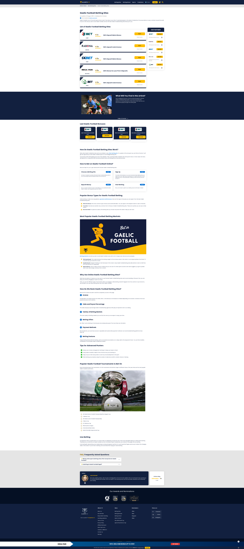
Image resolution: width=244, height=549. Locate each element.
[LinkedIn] (85, 483)
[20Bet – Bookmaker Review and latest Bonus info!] (162, 68)
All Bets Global (83, 5)
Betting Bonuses (118, 513)
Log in (155, 2)
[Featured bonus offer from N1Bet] (160, 2)
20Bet (133, 518)
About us (100, 511)
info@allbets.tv (91, 517)
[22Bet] (87, 129)
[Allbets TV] (85, 2)
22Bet (133, 511)
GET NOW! (175, 544)
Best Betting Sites (92, 5)
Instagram (158, 517)
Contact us (100, 532)
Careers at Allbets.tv (102, 529)
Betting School (126, 2)
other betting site (113, 153)
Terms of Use (101, 520)
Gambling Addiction (102, 518)
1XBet (133, 513)
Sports (134, 2)
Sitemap (100, 534)
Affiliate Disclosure (102, 525)
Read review (139, 37)
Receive (90, 137)
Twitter (158, 514)
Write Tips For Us (101, 527)
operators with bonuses (106, 199)
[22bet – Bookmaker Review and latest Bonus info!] (162, 37)
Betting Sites (118, 2)
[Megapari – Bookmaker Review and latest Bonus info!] (162, 60)
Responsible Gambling (103, 516)
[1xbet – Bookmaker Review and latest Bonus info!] (162, 52)
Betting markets (84, 256)
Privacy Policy (101, 522)
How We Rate (101, 513)
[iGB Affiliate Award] (107, 498)
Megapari (134, 516)
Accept (147, 547)
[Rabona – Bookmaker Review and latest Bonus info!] (162, 45)
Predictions (140, 2)
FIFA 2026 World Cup (119, 520)
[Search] (162, 2)
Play (139, 34)
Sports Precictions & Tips (120, 522)
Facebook (158, 511)
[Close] (238, 542)
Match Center (118, 518)
